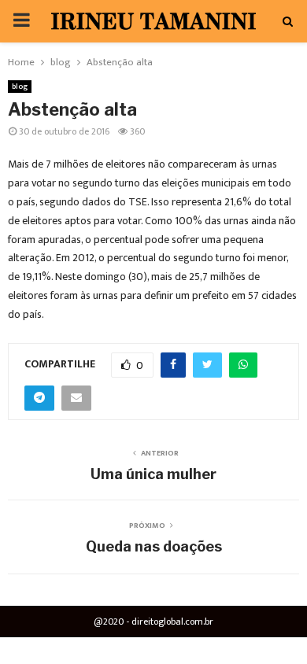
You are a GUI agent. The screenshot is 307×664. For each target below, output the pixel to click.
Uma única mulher (153, 474)
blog (20, 86)
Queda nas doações (154, 546)
